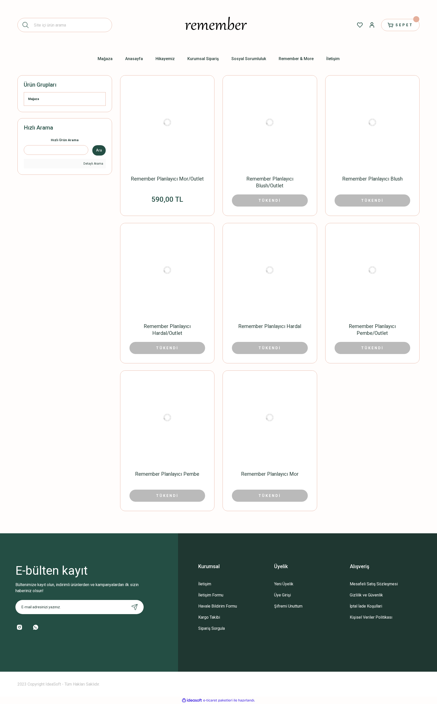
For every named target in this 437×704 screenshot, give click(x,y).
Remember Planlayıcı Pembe (167, 474)
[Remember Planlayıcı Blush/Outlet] (270, 122)
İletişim (204, 584)
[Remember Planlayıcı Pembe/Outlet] (372, 270)
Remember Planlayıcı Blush (372, 179)
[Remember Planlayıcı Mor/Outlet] (167, 122)
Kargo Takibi (209, 617)
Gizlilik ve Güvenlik (366, 595)
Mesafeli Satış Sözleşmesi (374, 584)
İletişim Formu (210, 595)
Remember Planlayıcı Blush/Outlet (269, 182)
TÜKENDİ (269, 200)
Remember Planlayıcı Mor (270, 474)
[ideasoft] (192, 700)
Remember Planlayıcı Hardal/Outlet (167, 329)
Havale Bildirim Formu (217, 606)
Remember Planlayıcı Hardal (269, 326)
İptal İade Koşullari (366, 606)
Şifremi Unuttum (288, 606)
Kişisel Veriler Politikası (371, 617)
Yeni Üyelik (283, 584)
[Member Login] (372, 25)
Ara (99, 150)
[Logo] (218, 25)
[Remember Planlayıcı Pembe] (167, 418)
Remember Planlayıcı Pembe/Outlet (372, 329)
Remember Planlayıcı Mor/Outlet (167, 179)
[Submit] (134, 607)
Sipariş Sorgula (211, 628)
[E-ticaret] (218, 700)
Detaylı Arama (93, 163)
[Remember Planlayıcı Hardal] (270, 270)
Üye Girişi (282, 595)
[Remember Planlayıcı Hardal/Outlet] (167, 270)
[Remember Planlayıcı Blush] (372, 122)
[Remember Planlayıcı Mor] (270, 418)
